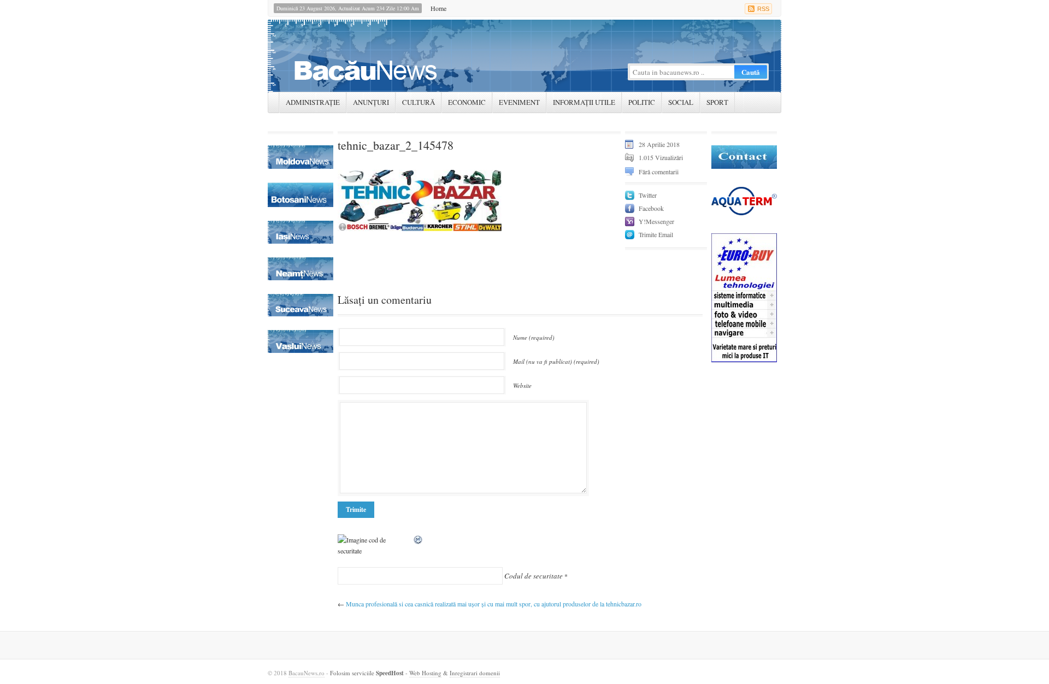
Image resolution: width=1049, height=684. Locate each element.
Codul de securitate (533, 576)
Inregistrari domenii (475, 673)
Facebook (651, 208)
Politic (641, 102)
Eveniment (519, 102)
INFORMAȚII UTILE (584, 102)
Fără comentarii (659, 171)
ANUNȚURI (371, 102)
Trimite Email (656, 234)
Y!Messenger (656, 221)
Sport (717, 102)
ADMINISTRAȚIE (313, 102)
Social (680, 102)
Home (438, 8)
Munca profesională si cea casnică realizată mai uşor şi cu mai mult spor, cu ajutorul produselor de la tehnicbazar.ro (493, 603)
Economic (467, 102)
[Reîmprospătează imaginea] (418, 539)
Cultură (418, 102)
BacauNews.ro (306, 673)
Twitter (648, 195)
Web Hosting (425, 673)
